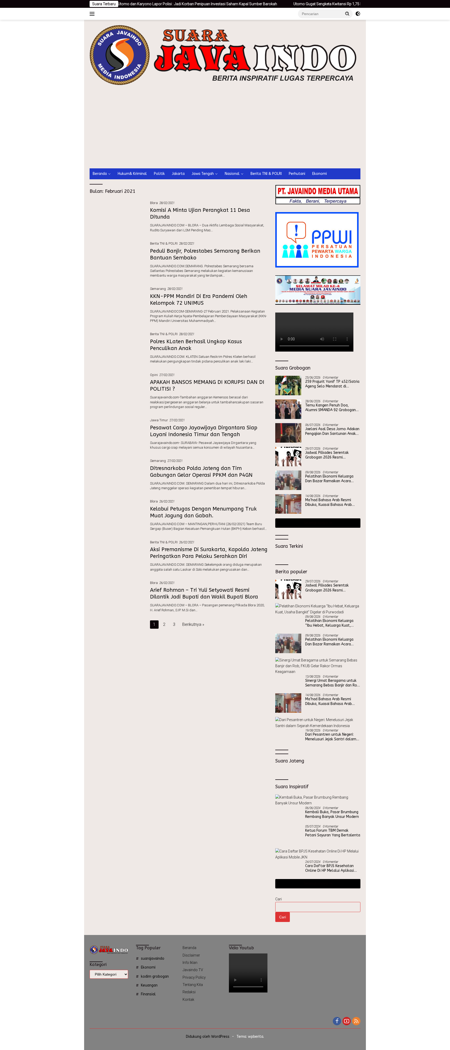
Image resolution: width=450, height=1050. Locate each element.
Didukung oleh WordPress (207, 1036)
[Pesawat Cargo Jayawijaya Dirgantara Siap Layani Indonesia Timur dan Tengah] (117, 433)
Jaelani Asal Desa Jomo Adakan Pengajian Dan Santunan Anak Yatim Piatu (332, 431)
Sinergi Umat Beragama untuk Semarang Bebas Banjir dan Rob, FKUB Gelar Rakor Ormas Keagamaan (332, 683)
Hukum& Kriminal (132, 173)
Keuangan (149, 985)
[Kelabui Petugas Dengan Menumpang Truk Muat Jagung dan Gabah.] (117, 514)
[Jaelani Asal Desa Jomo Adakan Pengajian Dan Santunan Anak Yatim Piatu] (288, 433)
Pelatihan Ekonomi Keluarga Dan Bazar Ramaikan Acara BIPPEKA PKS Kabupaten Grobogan (329, 478)
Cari (278, 899)
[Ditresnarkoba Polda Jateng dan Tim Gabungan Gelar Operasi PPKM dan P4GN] (117, 474)
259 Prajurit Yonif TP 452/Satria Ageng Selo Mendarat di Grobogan (332, 384)
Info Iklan (190, 962)
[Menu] (93, 13)
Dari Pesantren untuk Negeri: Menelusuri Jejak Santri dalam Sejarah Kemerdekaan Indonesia (332, 737)
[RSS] (356, 1021)
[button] (347, 13)
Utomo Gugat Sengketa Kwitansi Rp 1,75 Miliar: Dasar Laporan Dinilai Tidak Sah (323, 4)
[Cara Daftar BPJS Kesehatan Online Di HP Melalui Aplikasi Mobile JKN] (317, 854)
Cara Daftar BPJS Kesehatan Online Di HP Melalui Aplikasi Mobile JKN (329, 868)
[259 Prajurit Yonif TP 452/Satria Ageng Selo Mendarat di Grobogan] (288, 385)
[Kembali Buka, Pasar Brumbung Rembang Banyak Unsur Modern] (317, 800)
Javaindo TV (193, 970)
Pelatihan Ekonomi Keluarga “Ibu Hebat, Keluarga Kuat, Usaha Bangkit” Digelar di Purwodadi (329, 623)
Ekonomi (319, 173)
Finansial (148, 994)
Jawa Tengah (203, 173)
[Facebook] (337, 1021)
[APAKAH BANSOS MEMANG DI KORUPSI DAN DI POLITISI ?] (117, 390)
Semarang (158, 289)
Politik (159, 173)
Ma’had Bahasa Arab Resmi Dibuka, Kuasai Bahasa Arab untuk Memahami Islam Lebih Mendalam (330, 502)
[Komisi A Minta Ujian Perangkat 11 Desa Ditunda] (117, 216)
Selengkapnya (316, 523)
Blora (154, 203)
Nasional (232, 173)
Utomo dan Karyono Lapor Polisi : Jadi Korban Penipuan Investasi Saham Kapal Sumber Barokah (162, 4)
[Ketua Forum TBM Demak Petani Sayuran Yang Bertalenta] (288, 834)
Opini (154, 375)
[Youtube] (346, 1021)
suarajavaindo (152, 958)
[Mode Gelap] (357, 13)
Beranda (100, 173)
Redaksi (189, 992)
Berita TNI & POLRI (266, 173)
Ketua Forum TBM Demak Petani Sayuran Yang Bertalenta (332, 832)
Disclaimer (191, 955)
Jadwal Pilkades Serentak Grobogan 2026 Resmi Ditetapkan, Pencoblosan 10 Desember (329, 455)
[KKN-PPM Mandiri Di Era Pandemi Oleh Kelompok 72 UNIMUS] (117, 304)
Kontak (188, 999)
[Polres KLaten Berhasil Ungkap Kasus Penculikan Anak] (117, 347)
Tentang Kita (193, 985)
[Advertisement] (240, 129)
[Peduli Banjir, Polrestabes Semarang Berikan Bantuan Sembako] (117, 259)
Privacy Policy (194, 977)
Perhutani (297, 173)
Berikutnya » (193, 624)
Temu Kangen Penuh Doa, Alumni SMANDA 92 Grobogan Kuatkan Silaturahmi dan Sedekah (330, 407)
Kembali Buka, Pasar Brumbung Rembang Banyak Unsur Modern (332, 814)
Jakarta (178, 173)
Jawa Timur (159, 420)
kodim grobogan (155, 976)
